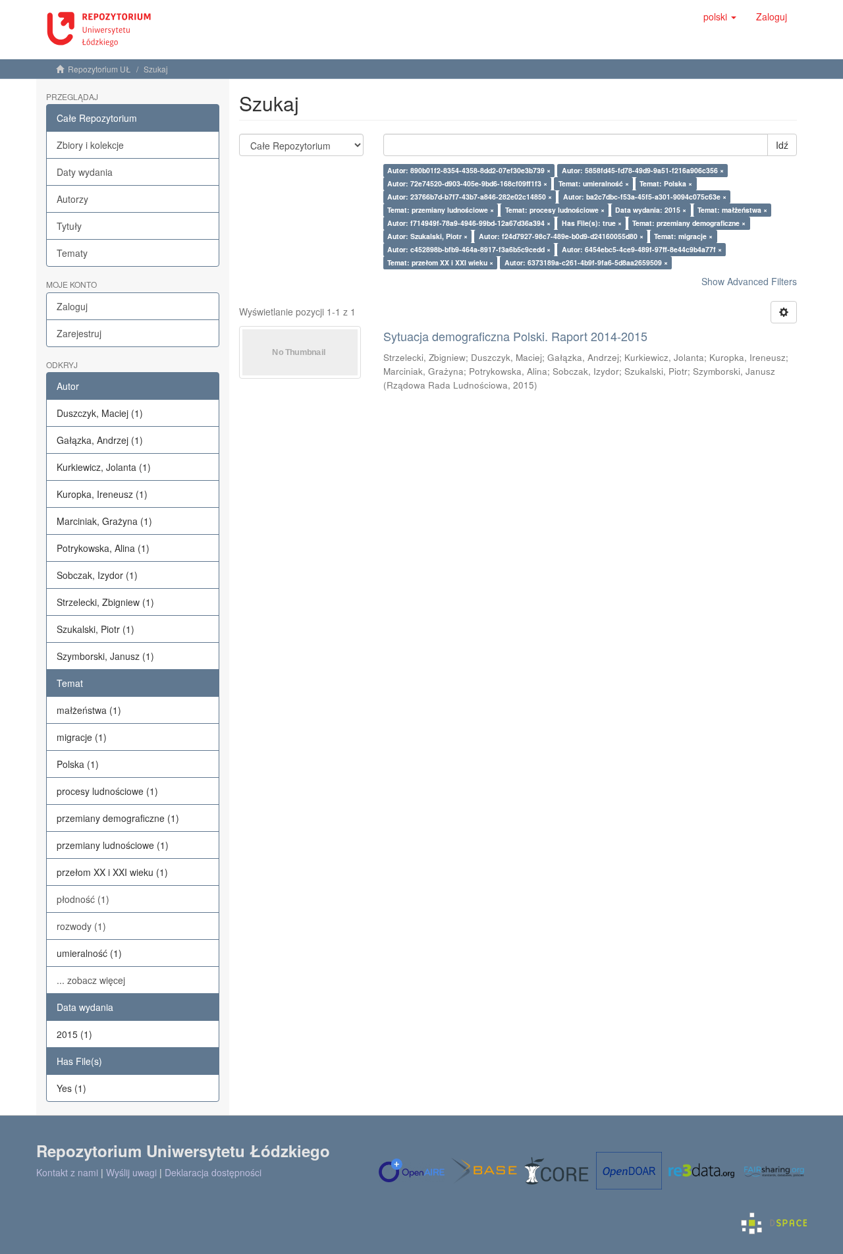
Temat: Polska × (665, 183)
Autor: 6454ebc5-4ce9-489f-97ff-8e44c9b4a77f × (642, 249)
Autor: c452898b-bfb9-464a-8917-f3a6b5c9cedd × (469, 249)
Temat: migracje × (683, 236)
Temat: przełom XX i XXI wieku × (440, 262)
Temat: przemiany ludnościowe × (440, 210)
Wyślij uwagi (131, 1172)
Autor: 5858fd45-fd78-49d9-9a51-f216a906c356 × (643, 170)
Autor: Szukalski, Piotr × (427, 236)
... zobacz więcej (91, 980)
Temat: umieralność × (593, 183)
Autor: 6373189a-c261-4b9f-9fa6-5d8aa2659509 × (586, 262)
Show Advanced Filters (749, 281)
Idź (782, 144)
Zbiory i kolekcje (90, 144)
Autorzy (72, 198)
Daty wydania (85, 171)
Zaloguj (72, 306)
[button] (719, 16)
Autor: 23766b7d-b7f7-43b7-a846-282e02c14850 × (469, 197)
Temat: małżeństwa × (732, 210)
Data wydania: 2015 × (650, 210)
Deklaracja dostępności (213, 1172)
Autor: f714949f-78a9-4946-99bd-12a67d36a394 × (469, 223)
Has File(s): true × (592, 223)
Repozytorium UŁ (99, 68)
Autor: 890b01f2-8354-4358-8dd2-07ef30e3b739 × (469, 170)
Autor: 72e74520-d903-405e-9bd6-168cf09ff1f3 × (467, 183)
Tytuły (69, 225)
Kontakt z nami (67, 1172)
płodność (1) (83, 899)
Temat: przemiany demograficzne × (689, 223)
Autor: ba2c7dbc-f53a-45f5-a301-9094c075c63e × (644, 197)
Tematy (72, 252)
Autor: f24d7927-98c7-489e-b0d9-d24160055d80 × (561, 236)
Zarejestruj (79, 333)
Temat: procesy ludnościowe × (555, 210)
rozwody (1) (81, 926)
